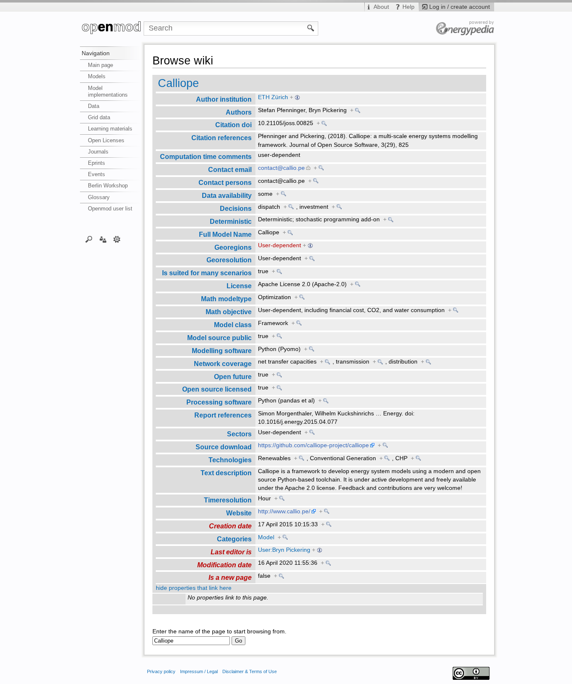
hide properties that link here (194, 588)
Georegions (233, 247)
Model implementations (108, 91)
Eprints (96, 163)
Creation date (230, 526)
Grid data (99, 117)
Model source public (219, 337)
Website (239, 513)
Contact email (230, 169)
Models (97, 76)
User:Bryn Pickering (284, 550)
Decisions (236, 208)
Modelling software (222, 350)
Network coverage (223, 363)
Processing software (219, 402)
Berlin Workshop (108, 185)
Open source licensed (217, 389)
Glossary (99, 197)
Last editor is (231, 552)
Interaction (102, 238)
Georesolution (229, 260)
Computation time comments (206, 156)
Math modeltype (226, 298)
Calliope (178, 83)
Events (96, 174)
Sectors (239, 434)
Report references (223, 415)
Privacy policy (161, 671)
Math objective (229, 311)
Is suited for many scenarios (207, 273)
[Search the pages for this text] (311, 27)
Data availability (227, 195)
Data (93, 106)
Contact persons (225, 182)
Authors (239, 112)
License (239, 285)
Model (266, 537)
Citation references (221, 137)
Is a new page (230, 577)
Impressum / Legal (199, 671)
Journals (98, 152)
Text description (226, 472)
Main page (100, 65)
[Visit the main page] (112, 28)
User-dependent (279, 245)
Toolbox (117, 238)
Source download (224, 447)
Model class (233, 324)
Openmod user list (110, 208)
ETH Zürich (273, 97)
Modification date (224, 565)
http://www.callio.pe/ (284, 511)
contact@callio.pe (281, 168)
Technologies (230, 460)
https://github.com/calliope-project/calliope (313, 445)
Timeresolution (228, 500)
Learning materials (110, 129)
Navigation (96, 53)
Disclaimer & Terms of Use (249, 671)
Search (88, 238)
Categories (234, 539)
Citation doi (233, 124)
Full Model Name (225, 234)
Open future (233, 376)
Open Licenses (106, 140)
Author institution (224, 99)
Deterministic (231, 221)
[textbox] (191, 640)
